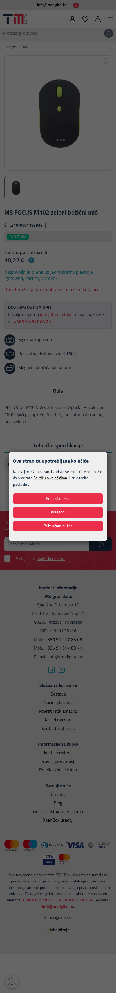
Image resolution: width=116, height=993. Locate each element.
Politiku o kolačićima (50, 478)
